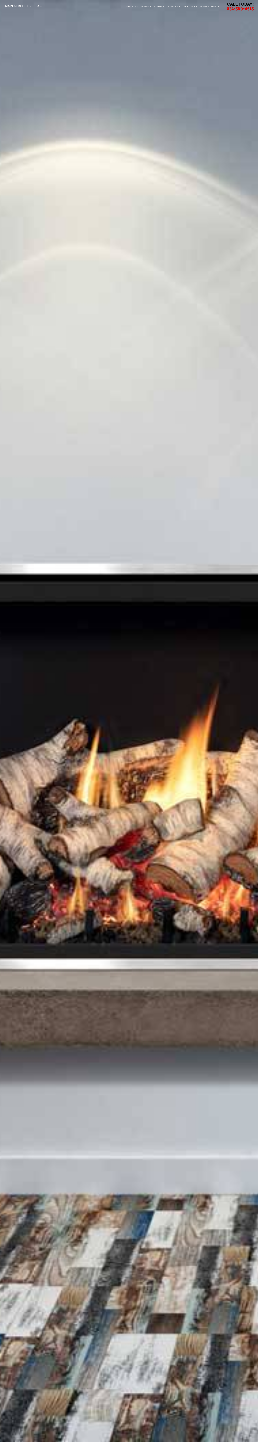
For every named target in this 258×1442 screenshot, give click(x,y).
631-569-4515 (240, 8)
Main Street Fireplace (24, 6)
